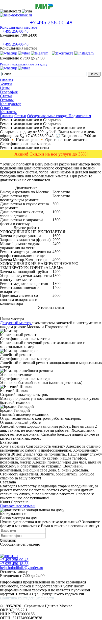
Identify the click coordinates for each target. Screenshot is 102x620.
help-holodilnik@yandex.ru (21, 568)
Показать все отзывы (17, 506)
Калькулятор (10, 104)
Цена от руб (77, 188)
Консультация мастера (18, 27)
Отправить (8, 540)
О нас (5, 108)
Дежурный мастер (16, 323)
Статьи (6, 96)
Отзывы (7, 100)
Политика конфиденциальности (27, 598)
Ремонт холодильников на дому (23, 64)
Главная (6, 80)
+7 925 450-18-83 (14, 564)
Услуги (6, 84)
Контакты (8, 112)
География (9, 92)
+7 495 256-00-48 (51, 22)
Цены (5, 88)
